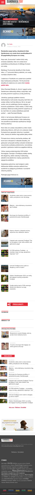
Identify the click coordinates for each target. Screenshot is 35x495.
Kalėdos (13, 465)
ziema (16, 482)
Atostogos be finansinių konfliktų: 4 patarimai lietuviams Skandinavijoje (20, 216)
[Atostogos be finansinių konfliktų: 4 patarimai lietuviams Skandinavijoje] (4, 218)
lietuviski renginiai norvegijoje (14, 467)
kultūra (30, 465)
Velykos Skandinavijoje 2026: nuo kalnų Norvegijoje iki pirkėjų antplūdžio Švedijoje (21, 277)
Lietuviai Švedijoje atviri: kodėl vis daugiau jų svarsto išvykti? (19, 266)
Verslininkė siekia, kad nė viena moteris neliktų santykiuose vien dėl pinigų (21, 196)
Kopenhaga (19, 465)
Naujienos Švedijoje (9, 474)
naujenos (9, 471)
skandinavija (8, 479)
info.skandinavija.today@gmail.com (12, 446)
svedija (26, 478)
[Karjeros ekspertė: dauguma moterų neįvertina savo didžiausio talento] (4, 233)
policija (17, 477)
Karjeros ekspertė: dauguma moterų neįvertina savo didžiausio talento (20, 231)
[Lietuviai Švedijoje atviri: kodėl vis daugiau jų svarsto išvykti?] (4, 268)
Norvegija (29, 474)
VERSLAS (30, 490)
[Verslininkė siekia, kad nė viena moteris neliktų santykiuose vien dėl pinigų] (4, 198)
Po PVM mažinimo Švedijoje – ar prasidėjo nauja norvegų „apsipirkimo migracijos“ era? (20, 252)
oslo (9, 477)
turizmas (9, 480)
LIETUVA (23, 490)
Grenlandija (4, 465)
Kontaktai (23, 407)
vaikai (14, 480)
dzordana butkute (21, 463)
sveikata (4, 480)
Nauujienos (21, 475)
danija (9, 463)
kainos (8, 465)
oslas (6, 476)
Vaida (10, 44)
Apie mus (11, 407)
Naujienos (18, 470)
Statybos (20, 479)
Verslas (3, 482)
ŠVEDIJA (17, 490)
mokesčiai (4, 471)
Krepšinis (25, 465)
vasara (29, 480)
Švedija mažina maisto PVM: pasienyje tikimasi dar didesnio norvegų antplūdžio (20, 287)
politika (21, 477)
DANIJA (4, 490)
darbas (15, 463)
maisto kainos (29, 468)
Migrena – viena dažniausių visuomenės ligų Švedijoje (21, 206)
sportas (15, 479)
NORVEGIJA (11, 490)
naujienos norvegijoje (16, 473)
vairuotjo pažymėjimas (21, 480)
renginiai (25, 477)
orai (2, 477)
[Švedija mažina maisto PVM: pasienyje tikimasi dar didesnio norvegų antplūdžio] (4, 288)
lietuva (3, 467)
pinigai (13, 477)
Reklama (17, 407)
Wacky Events (10, 482)
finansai (28, 463)
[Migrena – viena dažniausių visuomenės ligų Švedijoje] (4, 208)
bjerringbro (4, 463)
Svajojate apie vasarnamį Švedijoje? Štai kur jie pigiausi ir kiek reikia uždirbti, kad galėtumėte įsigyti (21, 242)
